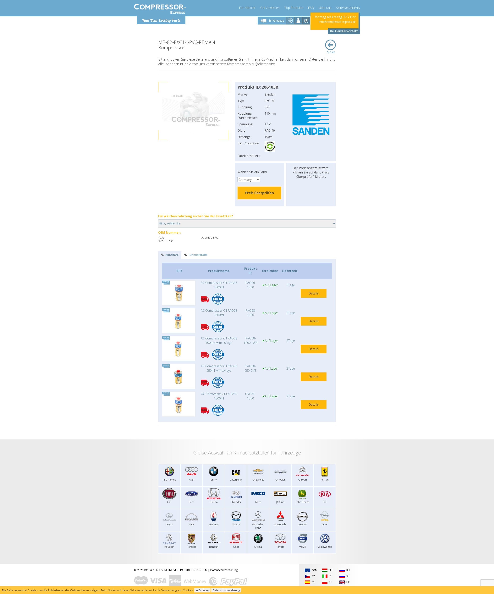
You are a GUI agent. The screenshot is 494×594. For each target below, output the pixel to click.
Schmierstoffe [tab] (198, 255)
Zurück (330, 52)
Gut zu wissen (270, 8)
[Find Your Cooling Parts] (160, 9)
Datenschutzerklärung (224, 570)
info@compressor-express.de (337, 22)
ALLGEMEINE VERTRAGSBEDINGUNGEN (181, 570)
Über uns (325, 8)
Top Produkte (293, 8)
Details (314, 293)
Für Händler (247, 8)
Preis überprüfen (259, 192)
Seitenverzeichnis (348, 8)
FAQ (311, 8)
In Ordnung (202, 590)
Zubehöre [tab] (172, 255)
